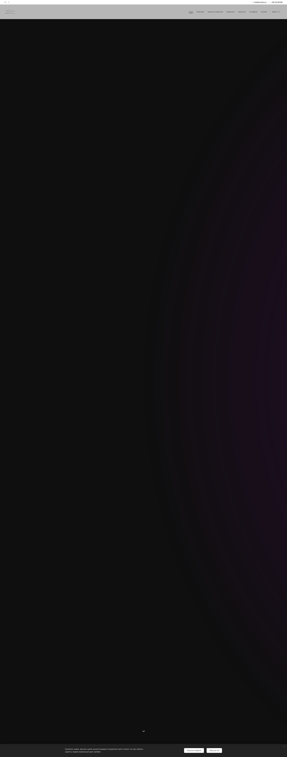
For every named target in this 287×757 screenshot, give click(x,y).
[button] (276, 12)
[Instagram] (8, 2)
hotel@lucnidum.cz (260, 2)
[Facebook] (5, 2)
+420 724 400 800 (277, 2)
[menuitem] (191, 12)
